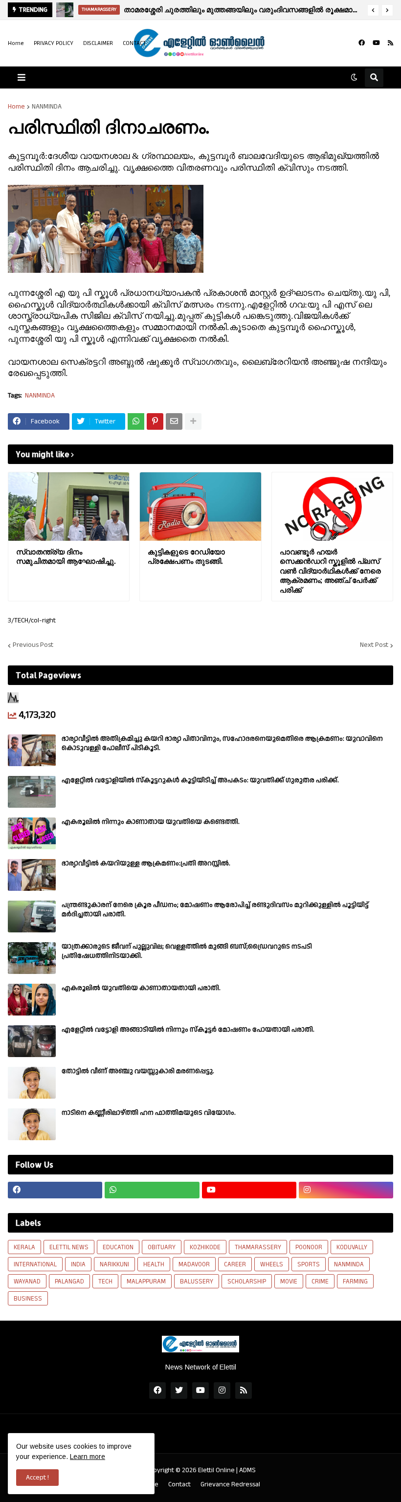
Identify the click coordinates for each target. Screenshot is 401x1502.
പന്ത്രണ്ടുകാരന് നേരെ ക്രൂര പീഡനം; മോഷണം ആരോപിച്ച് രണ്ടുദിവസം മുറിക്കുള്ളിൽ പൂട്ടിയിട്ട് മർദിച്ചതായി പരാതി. (215, 909)
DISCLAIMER (98, 43)
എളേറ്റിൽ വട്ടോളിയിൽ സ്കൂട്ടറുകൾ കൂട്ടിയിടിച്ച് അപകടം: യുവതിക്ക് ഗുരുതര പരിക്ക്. (200, 780)
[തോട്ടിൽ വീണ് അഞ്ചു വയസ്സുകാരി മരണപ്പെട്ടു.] (32, 1083)
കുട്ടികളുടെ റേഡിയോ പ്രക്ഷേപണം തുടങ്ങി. (186, 556)
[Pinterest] (155, 421)
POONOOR (308, 1247)
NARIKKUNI (114, 1264)
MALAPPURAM (146, 1281)
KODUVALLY (351, 1247)
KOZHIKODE (205, 1247)
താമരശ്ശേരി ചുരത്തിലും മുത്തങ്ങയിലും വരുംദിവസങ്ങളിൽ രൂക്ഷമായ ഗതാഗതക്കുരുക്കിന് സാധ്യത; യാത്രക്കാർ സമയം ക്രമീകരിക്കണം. (243, 9)
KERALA (24, 1247)
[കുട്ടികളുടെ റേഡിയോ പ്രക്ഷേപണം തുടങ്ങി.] (200, 506)
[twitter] (179, 1390)
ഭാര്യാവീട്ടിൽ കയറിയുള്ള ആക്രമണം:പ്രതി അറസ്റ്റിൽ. (146, 863)
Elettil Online (216, 1470)
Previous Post (33, 645)
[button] (373, 10)
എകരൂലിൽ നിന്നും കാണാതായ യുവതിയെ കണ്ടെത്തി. (151, 821)
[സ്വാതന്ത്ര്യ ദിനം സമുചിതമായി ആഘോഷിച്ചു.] (68, 506)
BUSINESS (28, 1298)
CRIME (320, 1281)
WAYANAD (27, 1281)
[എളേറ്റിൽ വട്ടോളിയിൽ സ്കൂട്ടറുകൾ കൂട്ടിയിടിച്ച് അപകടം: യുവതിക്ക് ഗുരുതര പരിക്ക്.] (32, 792)
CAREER (235, 1264)
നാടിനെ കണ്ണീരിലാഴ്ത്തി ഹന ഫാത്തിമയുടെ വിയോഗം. (149, 1112)
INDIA (78, 1264)
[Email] (174, 421)
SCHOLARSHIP (246, 1281)
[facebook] (361, 43)
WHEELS (271, 1264)
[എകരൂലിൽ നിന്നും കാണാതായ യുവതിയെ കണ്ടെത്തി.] (32, 833)
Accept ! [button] (37, 1477)
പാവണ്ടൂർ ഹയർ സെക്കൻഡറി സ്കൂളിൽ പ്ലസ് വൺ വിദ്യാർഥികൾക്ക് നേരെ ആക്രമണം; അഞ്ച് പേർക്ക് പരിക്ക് (330, 571)
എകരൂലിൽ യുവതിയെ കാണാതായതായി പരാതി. (141, 988)
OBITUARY (162, 1247)
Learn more (87, 1456)
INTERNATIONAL (35, 1264)
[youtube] (376, 43)
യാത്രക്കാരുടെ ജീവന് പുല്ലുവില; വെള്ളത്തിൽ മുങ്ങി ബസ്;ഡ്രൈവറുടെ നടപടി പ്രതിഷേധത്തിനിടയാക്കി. (187, 951)
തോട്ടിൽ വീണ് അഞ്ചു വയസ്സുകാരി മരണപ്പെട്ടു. (138, 1071)
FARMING (355, 1281)
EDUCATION (118, 1247)
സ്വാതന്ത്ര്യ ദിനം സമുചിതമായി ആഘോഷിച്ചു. (65, 556)
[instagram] (346, 1190)
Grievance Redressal (230, 1484)
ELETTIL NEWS (69, 1247)
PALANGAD (69, 1281)
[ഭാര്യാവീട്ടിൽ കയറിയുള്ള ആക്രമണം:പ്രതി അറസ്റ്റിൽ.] (32, 875)
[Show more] (193, 421)
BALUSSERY (196, 1281)
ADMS (247, 1470)
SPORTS (308, 1264)
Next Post (374, 645)
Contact (179, 1484)
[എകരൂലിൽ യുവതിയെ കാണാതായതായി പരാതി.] (32, 1000)
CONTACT (134, 43)
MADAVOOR (194, 1264)
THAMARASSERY (258, 1247)
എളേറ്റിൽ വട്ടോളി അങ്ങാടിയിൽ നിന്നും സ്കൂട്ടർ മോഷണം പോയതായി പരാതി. (188, 1029)
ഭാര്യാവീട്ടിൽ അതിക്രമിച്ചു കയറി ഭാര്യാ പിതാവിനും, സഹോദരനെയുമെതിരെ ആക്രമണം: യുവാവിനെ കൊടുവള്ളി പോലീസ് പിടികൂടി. (222, 743)
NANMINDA (47, 106)
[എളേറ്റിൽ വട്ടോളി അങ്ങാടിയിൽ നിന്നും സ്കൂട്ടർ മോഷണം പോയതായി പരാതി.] (32, 1041)
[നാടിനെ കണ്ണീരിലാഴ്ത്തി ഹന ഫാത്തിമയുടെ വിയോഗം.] (32, 1124)
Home (16, 43)
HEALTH (153, 1264)
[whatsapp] (152, 1190)
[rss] (390, 43)
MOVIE (288, 1281)
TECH (105, 1281)
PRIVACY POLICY (53, 43)
